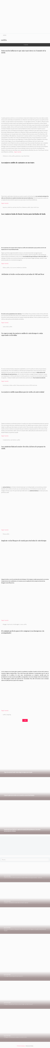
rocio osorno (13, 267)
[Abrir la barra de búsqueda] (48, 35)
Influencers (5, 156)
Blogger (5, 624)
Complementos (6, 440)
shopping (8, 714)
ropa (22, 156)
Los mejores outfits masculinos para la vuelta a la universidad (22, 392)
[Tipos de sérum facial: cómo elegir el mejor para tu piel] (25, 776)
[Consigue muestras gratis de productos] (18, 979)
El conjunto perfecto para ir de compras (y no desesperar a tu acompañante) (22, 632)
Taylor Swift (33, 207)
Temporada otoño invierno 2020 (24, 385)
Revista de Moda (29, 1045)
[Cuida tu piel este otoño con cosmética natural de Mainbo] (25, 799)
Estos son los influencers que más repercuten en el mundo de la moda (23, 52)
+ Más (25, 720)
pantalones (18, 156)
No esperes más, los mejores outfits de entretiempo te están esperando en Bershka (22, 334)
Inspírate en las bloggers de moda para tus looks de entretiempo (23, 540)
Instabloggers (16, 624)
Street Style (26, 156)
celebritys (9, 207)
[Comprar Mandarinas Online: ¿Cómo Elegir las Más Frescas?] (24, 1008)
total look (34, 385)
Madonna (24, 207)
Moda (4, 534)
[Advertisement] (25, 23)
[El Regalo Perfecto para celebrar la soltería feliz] (24, 1041)
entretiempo (6, 385)
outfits (13, 156)
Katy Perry (19, 207)
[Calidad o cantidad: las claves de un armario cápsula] (18, 906)
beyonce (5, 207)
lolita (10, 156)
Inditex (10, 385)
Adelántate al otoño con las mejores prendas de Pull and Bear (22, 274)
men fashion (13, 440)
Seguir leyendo (17, 152)
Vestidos (24, 267)
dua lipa (14, 207)
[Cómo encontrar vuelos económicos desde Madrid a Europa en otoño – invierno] (24, 881)
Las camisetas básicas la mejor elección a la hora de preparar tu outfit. (23, 447)
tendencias (19, 267)
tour (38, 207)
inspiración (9, 624)
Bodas (4, 267)
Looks (21, 624)
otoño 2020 (6, 326)
